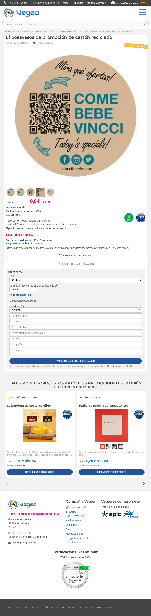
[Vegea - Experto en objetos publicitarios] (21, 16)
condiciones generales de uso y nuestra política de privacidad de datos (100, 366)
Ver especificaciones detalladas (76, 255)
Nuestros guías (74, 533)
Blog (68, 529)
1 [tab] (70, 484)
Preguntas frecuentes (78, 538)
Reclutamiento (74, 520)
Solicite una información (79, 264)
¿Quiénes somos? (96, 2)
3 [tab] (81, 484)
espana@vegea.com (127, 3)
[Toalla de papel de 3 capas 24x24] (112, 425)
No (22, 305)
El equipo (78, 2)
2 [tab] (75, 484)
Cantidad (14, 285)
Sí (15, 305)
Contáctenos (73, 542)
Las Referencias (75, 516)
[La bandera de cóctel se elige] (40, 425)
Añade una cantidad (20, 295)
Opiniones (71, 524)
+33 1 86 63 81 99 (20, 533)
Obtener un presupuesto (39, 472)
